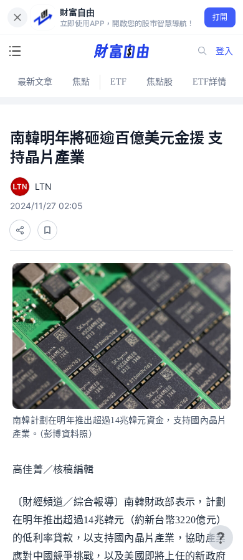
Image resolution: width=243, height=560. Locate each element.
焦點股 (159, 81)
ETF (118, 81)
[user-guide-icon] (220, 537)
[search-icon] (202, 51)
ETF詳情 (209, 81)
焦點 (81, 81)
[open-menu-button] (14, 51)
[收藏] (47, 230)
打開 (220, 17)
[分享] (20, 230)
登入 (224, 50)
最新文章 (34, 81)
